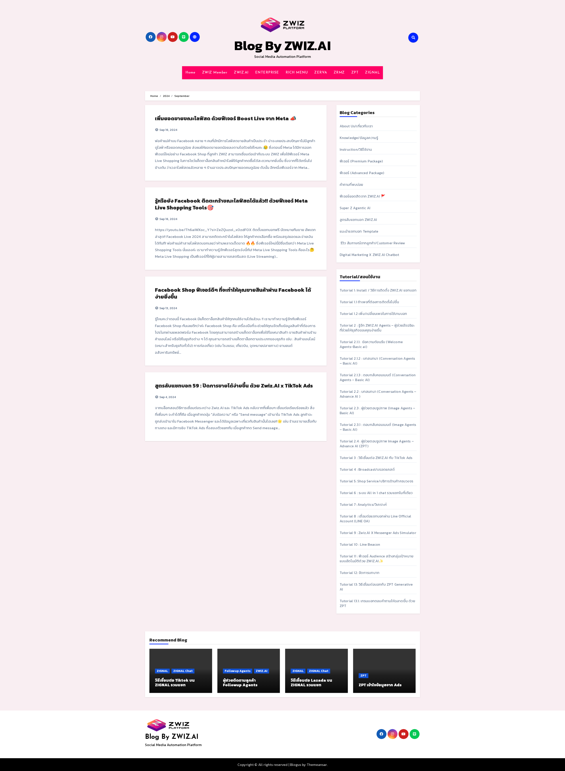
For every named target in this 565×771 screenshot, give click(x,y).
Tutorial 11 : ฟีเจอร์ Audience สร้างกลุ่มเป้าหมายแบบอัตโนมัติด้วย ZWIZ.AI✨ (377, 558)
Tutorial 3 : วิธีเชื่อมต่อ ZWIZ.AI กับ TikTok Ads (376, 457)
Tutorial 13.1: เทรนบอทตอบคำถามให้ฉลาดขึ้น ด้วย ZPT (377, 603)
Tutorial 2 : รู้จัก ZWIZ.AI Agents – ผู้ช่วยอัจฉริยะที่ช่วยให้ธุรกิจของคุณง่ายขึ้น (377, 328)
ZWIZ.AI (241, 72)
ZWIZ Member (215, 72)
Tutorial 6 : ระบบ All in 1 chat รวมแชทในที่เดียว (376, 492)
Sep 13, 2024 (168, 308)
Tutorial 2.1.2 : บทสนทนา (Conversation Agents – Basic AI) (377, 361)
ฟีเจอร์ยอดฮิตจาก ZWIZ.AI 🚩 (363, 196)
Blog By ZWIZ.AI (282, 45)
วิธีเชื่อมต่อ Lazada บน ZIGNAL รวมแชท (311, 682)
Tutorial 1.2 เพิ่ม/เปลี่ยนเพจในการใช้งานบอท (373, 313)
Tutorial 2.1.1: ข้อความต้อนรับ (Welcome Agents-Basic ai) (371, 344)
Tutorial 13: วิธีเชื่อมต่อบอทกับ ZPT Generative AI (376, 587)
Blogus (295, 764)
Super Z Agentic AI (355, 208)
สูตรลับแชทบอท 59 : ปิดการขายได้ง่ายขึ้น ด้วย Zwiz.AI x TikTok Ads (234, 385)
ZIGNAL (372, 72)
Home (190, 72)
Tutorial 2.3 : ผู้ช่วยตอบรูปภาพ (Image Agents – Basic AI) (377, 410)
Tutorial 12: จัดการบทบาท (360, 572)
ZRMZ (339, 72)
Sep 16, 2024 (168, 130)
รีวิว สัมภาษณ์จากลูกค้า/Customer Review (372, 243)
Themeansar (317, 764)
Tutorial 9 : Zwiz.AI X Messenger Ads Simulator (378, 532)
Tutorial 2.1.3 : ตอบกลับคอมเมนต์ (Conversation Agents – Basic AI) (378, 377)
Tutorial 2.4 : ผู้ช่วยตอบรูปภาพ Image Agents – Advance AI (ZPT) (377, 443)
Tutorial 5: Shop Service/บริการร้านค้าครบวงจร (376, 481)
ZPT (355, 72)
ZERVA (320, 72)
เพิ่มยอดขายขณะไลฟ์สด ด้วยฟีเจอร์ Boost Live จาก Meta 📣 (225, 118)
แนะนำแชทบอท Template (359, 231)
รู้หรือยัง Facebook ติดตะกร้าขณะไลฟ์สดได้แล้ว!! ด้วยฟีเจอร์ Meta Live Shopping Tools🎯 (231, 204)
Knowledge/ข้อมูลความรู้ (359, 137)
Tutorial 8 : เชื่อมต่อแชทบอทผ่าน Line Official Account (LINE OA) (375, 518)
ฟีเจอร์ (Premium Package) (361, 161)
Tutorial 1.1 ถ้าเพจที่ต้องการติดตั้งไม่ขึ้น (369, 302)
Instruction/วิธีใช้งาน (356, 149)
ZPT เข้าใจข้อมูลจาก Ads (380, 685)
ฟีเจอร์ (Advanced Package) (362, 172)
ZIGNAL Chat (183, 671)
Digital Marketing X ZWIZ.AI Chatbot (369, 254)
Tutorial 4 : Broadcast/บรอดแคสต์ (367, 469)
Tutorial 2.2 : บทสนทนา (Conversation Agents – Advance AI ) (378, 394)
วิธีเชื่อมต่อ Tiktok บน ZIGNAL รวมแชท (175, 682)
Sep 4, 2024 (167, 397)
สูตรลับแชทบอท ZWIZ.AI (358, 219)
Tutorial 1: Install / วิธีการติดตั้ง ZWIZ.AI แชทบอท (378, 290)
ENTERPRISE (267, 72)
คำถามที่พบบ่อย (351, 184)
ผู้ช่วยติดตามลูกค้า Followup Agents (240, 682)
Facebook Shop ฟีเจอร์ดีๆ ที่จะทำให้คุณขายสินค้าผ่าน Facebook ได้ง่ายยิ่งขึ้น (233, 293)
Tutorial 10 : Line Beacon (360, 544)
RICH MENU (297, 72)
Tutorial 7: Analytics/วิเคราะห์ (363, 504)
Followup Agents (237, 671)
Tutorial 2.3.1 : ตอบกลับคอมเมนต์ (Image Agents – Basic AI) (378, 427)
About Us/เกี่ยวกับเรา (356, 126)
